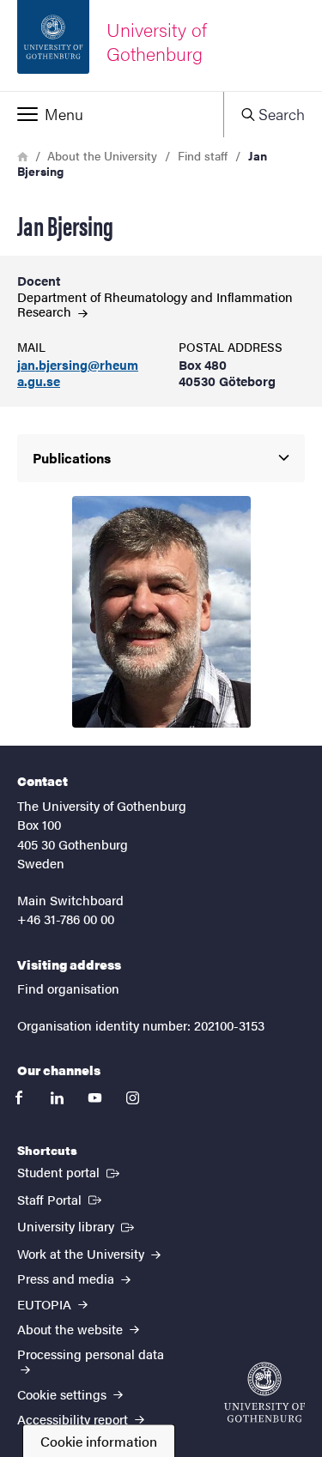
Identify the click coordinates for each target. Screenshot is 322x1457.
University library (77, 1225)
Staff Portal (61, 1198)
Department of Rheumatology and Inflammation (155, 303)
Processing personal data (90, 1354)
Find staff (203, 155)
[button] (111, 114)
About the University (102, 155)
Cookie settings (63, 1394)
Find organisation (68, 988)
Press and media (67, 1278)
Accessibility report (74, 1419)
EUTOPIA (46, 1304)
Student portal (70, 1171)
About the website (71, 1329)
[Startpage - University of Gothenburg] (264, 1392)
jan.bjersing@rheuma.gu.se (77, 373)
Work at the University (82, 1253)
